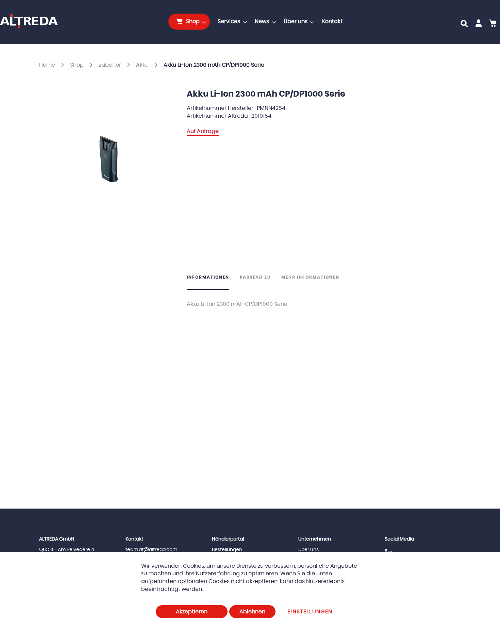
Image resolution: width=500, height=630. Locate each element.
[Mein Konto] (478, 24)
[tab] (211, 282)
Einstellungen (310, 611)
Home (47, 65)
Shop (77, 65)
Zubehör (110, 65)
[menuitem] (189, 22)
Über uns (308, 549)
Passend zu (255, 277)
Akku (143, 65)
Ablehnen (252, 611)
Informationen (208, 277)
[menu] (257, 22)
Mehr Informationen (310, 277)
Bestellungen (227, 549)
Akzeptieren (191, 611)
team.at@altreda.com (151, 549)
